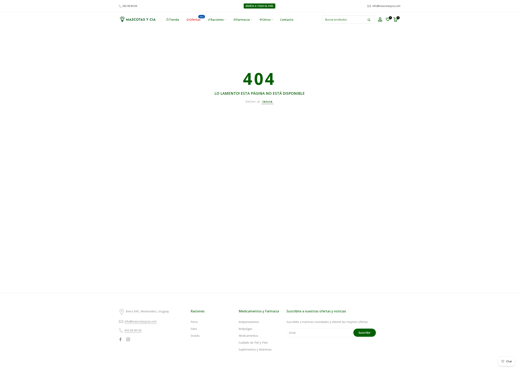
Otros (266, 19)
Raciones (217, 19)
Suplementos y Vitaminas (255, 349)
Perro (194, 322)
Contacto (286, 19)
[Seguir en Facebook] (120, 339)
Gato (194, 329)
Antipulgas (245, 329)
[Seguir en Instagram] (128, 339)
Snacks (195, 336)
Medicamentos (248, 336)
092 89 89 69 (129, 6)
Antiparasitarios (249, 322)
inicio (268, 101)
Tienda (174, 19)
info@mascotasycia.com (386, 6)
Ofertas (196, 19)
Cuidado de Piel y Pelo (253, 342)
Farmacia (243, 19)
